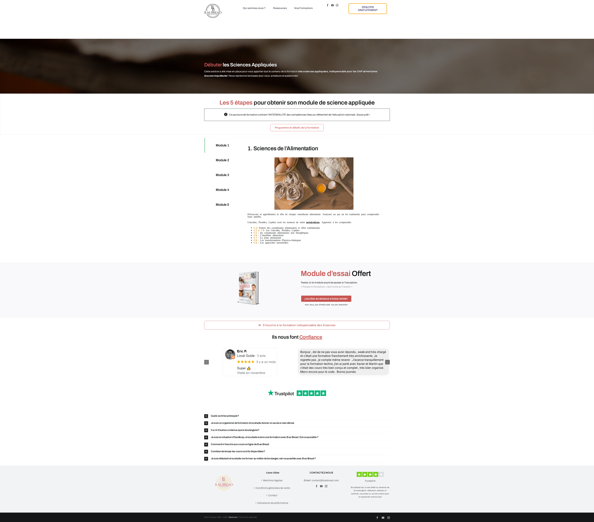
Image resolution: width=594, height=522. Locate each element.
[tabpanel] (314, 195)
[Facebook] (327, 5)
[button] (206, 362)
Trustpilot (370, 481)
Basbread (233, 517)
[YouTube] (332, 5)
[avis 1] (297, 389)
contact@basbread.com (325, 480)
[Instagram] (337, 5)
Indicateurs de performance (272, 503)
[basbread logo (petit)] (213, 5)
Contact (272, 495)
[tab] (221, 145)
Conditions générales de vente (273, 488)
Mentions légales (273, 480)
